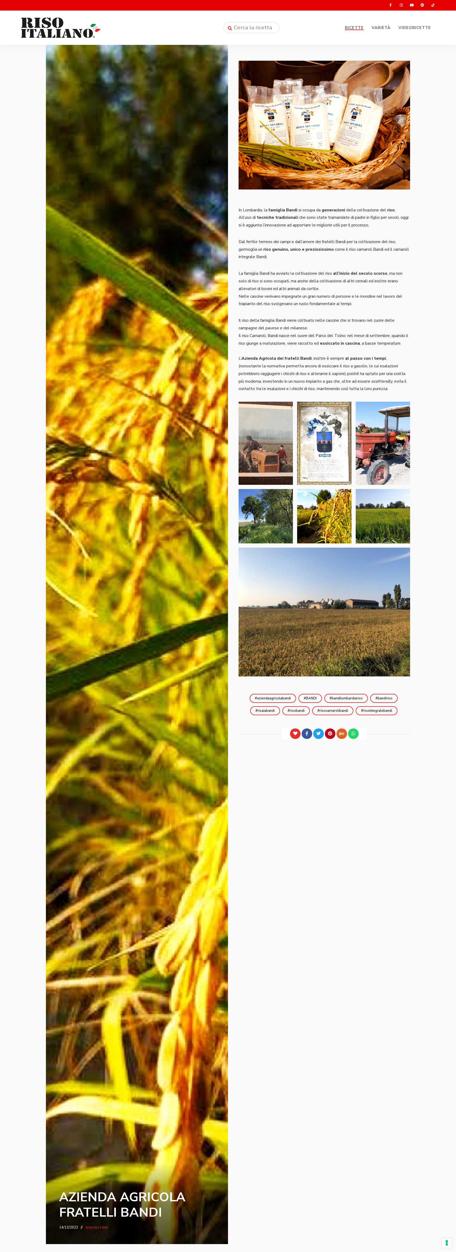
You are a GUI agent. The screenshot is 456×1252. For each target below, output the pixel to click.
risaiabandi (266, 710)
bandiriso (385, 698)
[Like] (295, 733)
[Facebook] (307, 733)
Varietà (381, 27)
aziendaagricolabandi (274, 698)
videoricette (414, 27)
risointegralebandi (377, 710)
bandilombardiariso (347, 698)
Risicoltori (97, 1228)
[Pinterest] (330, 733)
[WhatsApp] (353, 733)
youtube (411, 5)
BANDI (311, 698)
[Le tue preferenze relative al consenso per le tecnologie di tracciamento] (447, 1243)
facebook (390, 5)
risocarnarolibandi (334, 710)
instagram (401, 5)
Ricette (354, 27)
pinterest (422, 5)
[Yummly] (341, 733)
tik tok (433, 5)
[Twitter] (318, 733)
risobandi (297, 710)
